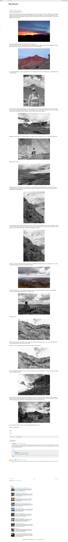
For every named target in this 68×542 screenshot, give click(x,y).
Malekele (13, 4)
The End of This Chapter (19, 508)
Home (34, 478)
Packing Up (17, 528)
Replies (14, 450)
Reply (13, 448)
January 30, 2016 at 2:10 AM (21, 459)
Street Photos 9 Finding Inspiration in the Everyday (23, 533)
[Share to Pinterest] (20, 436)
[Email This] (16, 436)
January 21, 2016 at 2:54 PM (21, 443)
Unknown (13, 459)
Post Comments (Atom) (18, 480)
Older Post (56, 478)
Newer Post (11, 478)
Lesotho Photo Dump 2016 (19, 523)
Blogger (44, 539)
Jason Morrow (36, 539)
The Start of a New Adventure (20, 513)
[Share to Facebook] (19, 436)
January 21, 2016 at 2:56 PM (23, 452)
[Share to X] (18, 436)
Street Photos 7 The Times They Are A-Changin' (23, 503)
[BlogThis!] (17, 436)
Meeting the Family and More (20, 518)
